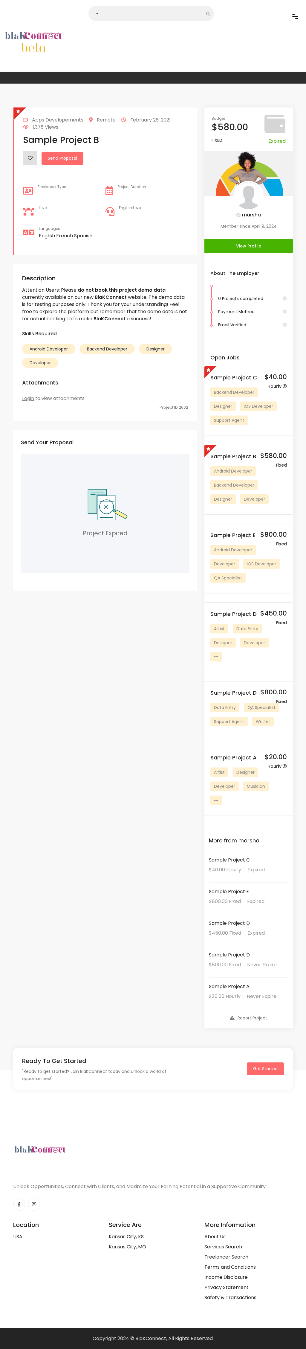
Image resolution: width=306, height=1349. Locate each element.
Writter (263, 722)
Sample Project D (229, 923)
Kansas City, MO (127, 1246)
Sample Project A (229, 986)
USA (17, 1236)
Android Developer (49, 349)
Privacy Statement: (227, 1287)
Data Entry (247, 629)
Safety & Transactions (230, 1297)
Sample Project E (229, 891)
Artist (219, 629)
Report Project (252, 1018)
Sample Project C (229, 859)
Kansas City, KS (126, 1236)
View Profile (248, 246)
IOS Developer (258, 406)
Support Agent (229, 420)
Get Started (265, 1069)
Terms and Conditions (230, 1267)
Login (28, 398)
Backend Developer (107, 349)
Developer (40, 363)
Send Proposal (62, 158)
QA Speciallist (228, 578)
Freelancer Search (226, 1256)
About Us (215, 1236)
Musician (256, 786)
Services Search (223, 1246)
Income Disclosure (226, 1277)
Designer (155, 349)
